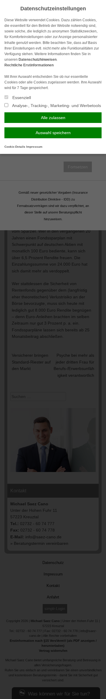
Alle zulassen (53, 117)
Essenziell (21, 97)
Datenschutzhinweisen (38, 59)
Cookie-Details (14, 146)
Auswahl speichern (53, 132)
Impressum (34, 146)
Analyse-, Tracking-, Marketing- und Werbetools (56, 105)
